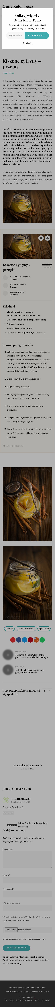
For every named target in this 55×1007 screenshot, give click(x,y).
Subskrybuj (37, 35)
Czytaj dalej (27, 43)
